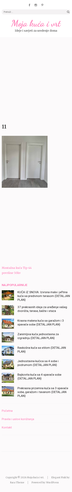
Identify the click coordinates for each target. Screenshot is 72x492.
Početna (7, 410)
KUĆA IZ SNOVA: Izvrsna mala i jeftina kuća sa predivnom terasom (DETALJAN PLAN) (43, 295)
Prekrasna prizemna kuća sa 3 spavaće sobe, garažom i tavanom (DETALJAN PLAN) (42, 392)
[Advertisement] (36, 79)
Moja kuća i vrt (36, 23)
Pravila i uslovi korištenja (18, 419)
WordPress (52, 482)
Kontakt (7, 427)
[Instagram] (36, 5)
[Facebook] (29, 5)
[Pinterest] (42, 5)
